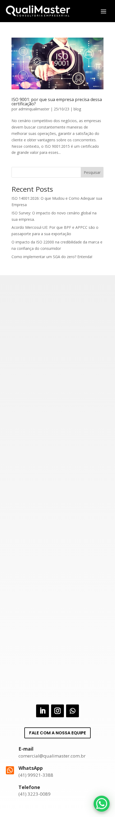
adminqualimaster (33, 108)
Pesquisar (92, 172)
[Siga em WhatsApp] (72, 710)
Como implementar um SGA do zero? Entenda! (51, 256)
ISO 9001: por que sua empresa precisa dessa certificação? (56, 102)
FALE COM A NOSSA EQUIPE (57, 733)
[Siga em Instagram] (57, 710)
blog (77, 108)
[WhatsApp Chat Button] (102, 804)
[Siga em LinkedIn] (42, 710)
